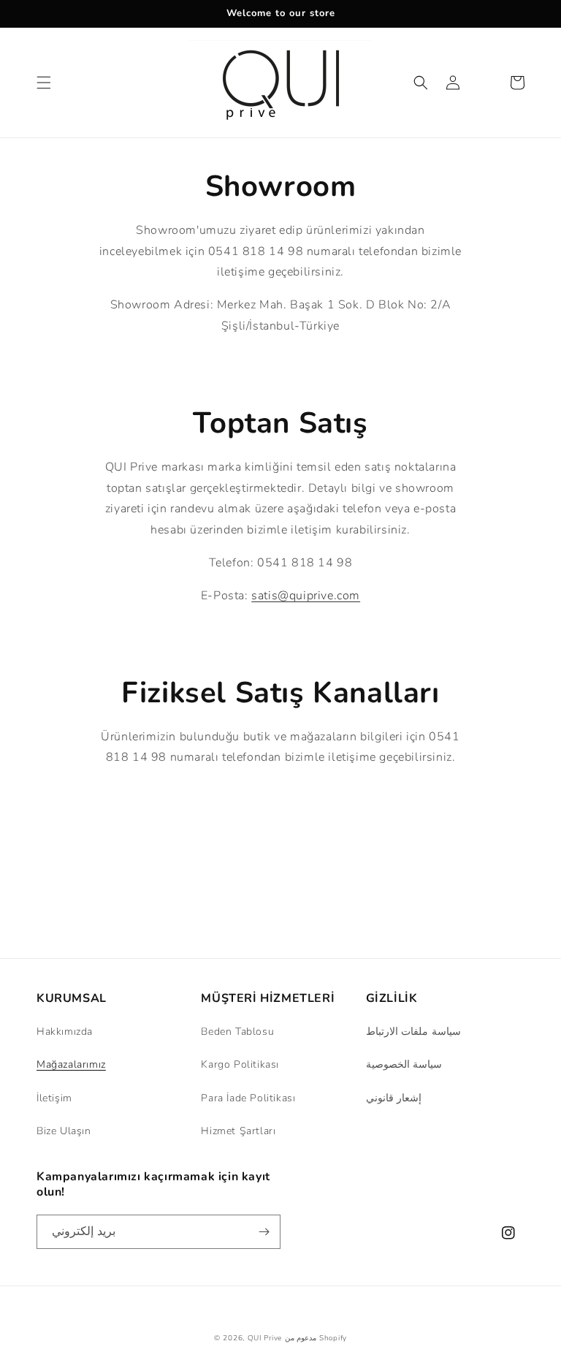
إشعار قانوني (394, 1098)
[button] (44, 83)
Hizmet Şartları (238, 1131)
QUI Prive (265, 1338)
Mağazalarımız (71, 1064)
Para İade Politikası (248, 1098)
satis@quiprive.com (305, 596)
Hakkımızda (65, 1031)
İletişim (54, 1098)
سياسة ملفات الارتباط (413, 1031)
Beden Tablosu (237, 1031)
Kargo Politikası (240, 1064)
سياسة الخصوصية (404, 1064)
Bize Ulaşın (64, 1131)
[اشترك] (264, 1232)
